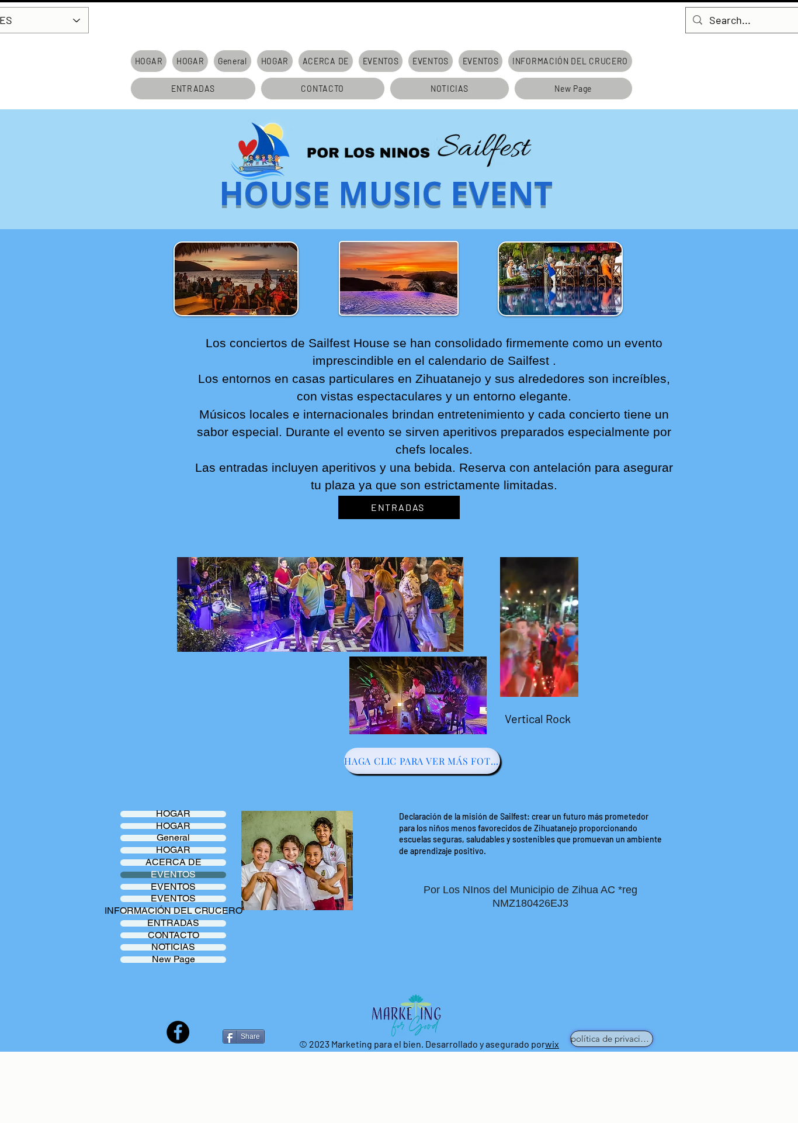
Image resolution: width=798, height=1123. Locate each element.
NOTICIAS (173, 947)
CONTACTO (173, 935)
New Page (173, 959)
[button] (563, 684)
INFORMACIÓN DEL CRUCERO (173, 911)
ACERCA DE (173, 862)
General (173, 838)
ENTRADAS (173, 923)
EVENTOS (173, 875)
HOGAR (173, 814)
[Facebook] (177, 1032)
